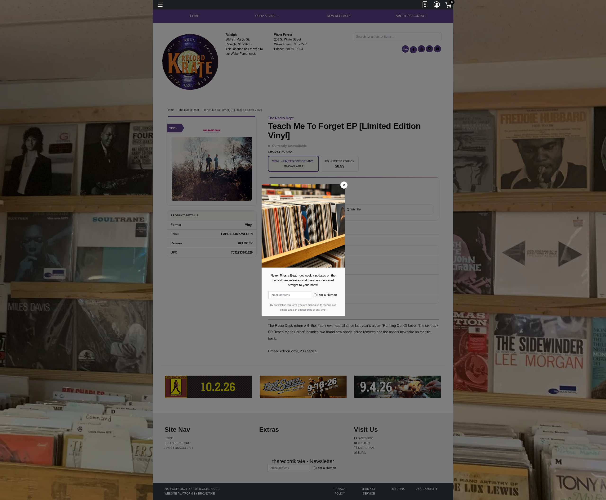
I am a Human (327, 295)
